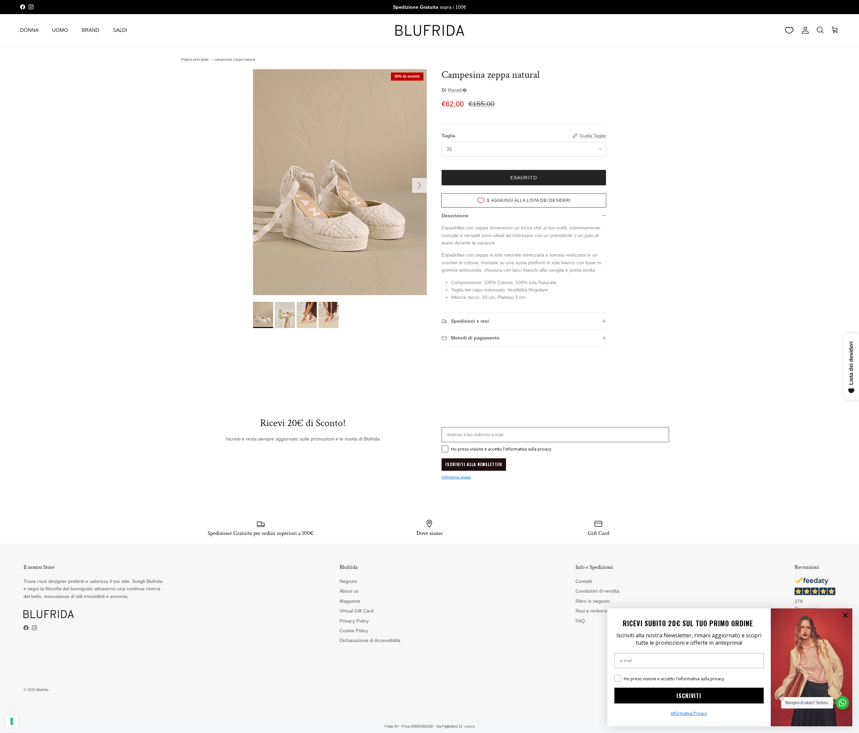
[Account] (804, 30)
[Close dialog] (845, 615)
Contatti (583, 581)
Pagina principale (195, 60)
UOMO (60, 30)
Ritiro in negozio (592, 601)
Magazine (350, 601)
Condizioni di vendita (597, 591)
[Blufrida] (429, 30)
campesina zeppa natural (234, 60)
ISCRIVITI (688, 696)
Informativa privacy (456, 477)
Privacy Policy (354, 621)
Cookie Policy (354, 630)
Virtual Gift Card (356, 610)
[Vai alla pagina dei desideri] (789, 30)
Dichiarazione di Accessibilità (370, 640)
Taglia (448, 135)
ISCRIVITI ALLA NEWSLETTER (473, 464)
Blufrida (42, 690)
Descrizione (455, 215)
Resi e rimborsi (591, 610)
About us (349, 591)
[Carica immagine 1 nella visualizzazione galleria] (340, 182)
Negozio (348, 581)
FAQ (580, 621)
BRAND (90, 30)
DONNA (29, 30)
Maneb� (457, 90)
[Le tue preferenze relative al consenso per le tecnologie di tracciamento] (11, 721)
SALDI (120, 30)
